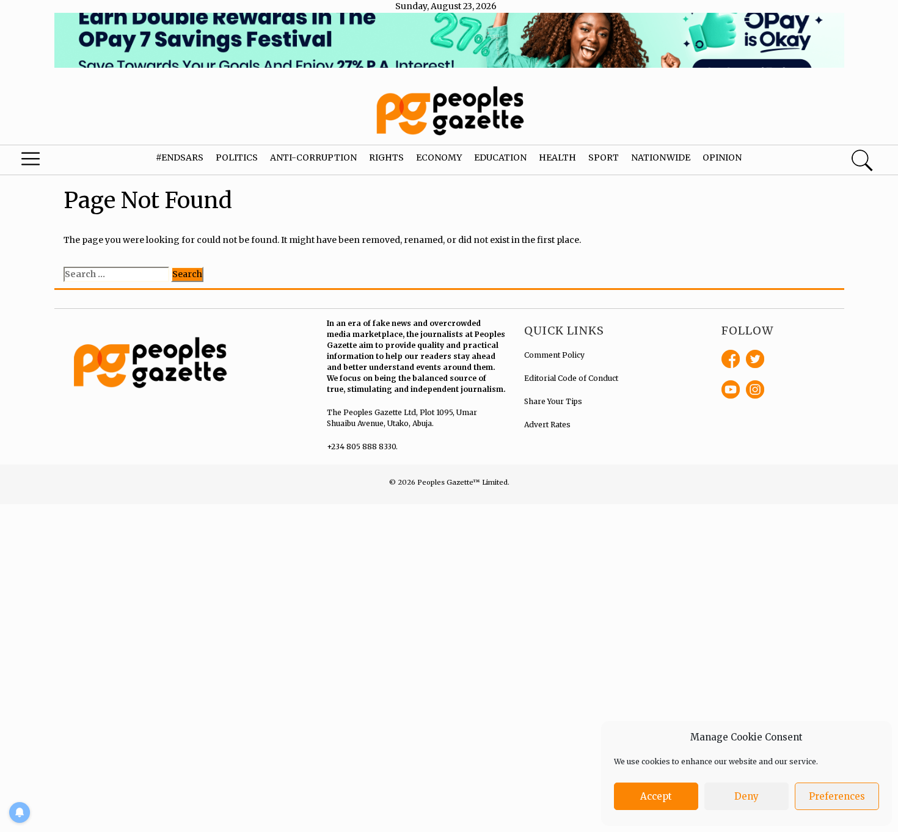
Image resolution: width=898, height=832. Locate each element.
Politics (237, 157)
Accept (656, 796)
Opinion (722, 157)
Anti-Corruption (313, 157)
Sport (603, 157)
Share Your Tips (553, 401)
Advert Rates (547, 424)
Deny (746, 796)
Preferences (837, 796)
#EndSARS (179, 157)
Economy (439, 157)
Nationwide (660, 157)
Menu (48, 162)
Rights (386, 157)
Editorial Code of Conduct (571, 378)
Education (500, 157)
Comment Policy (554, 355)
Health (557, 157)
